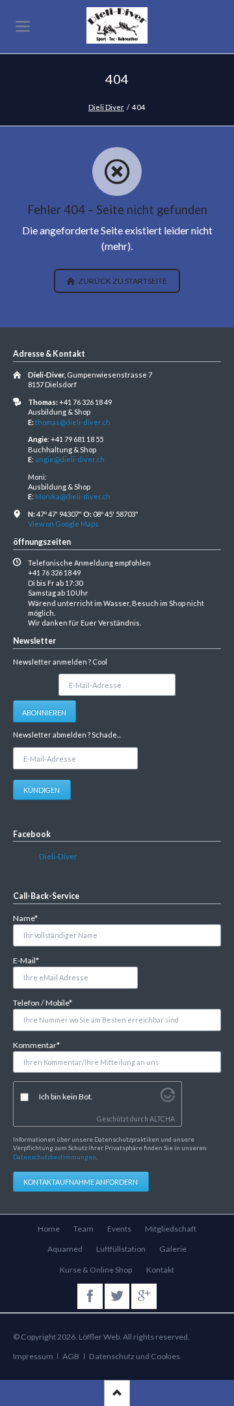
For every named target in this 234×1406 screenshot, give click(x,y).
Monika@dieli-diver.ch (72, 496)
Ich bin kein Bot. (66, 1096)
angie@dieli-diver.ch (70, 459)
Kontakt (160, 1270)
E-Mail (30, 960)
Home (49, 1229)
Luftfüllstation (121, 1249)
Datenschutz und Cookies (134, 1356)
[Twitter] (117, 1296)
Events (119, 1229)
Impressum (33, 1356)
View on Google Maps (63, 523)
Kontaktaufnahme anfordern (80, 1182)
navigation (22, 26)
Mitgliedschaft (170, 1229)
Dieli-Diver (58, 856)
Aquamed (65, 1249)
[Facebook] (90, 1296)
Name (30, 918)
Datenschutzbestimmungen (54, 1157)
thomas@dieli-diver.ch (72, 422)
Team (83, 1229)
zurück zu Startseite (122, 281)
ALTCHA (162, 1119)
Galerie (173, 1249)
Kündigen (41, 790)
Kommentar (36, 1045)
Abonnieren (44, 712)
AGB (70, 1356)
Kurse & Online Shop (96, 1270)
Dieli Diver (106, 107)
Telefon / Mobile (42, 1002)
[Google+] (144, 1296)
